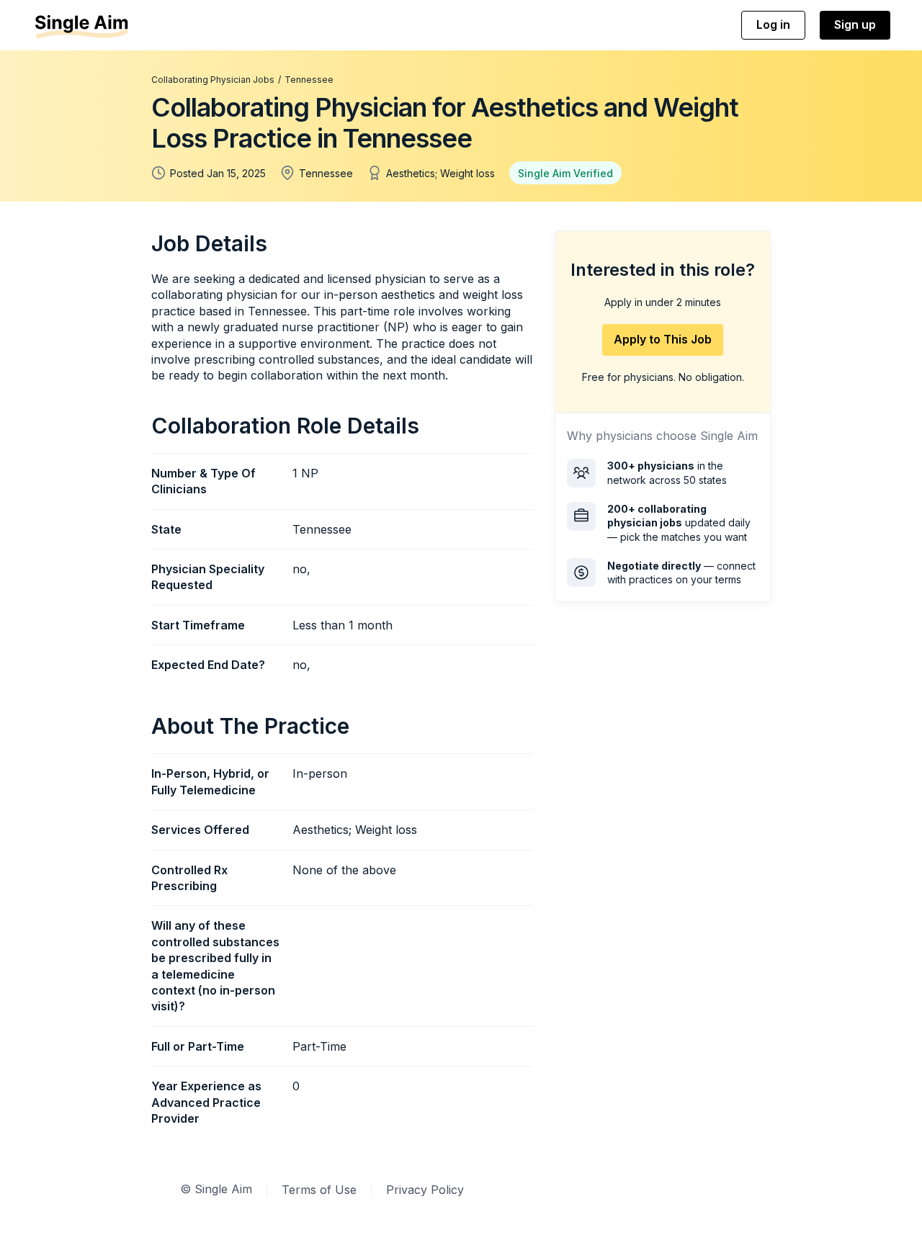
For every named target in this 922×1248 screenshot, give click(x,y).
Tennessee (309, 79)
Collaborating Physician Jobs (212, 79)
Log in (773, 24)
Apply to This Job (663, 339)
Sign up (855, 24)
